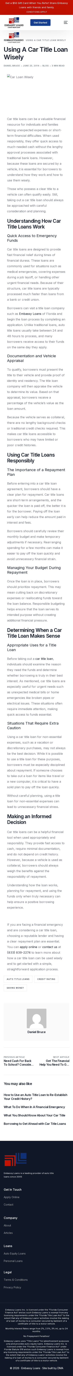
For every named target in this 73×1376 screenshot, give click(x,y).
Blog (45, 65)
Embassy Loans (30, 314)
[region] (36, 1344)
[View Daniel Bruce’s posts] (36, 1018)
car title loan (44, 659)
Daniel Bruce (12, 65)
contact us (49, 947)
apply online (28, 947)
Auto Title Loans (18, 979)
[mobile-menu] (64, 22)
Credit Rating (46, 979)
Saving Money (15, 988)
